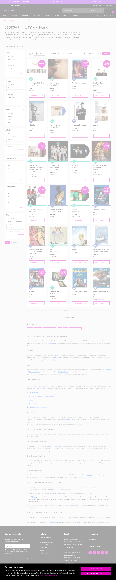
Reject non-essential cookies (96, 573)
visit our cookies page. (48, 575)
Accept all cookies (96, 569)
